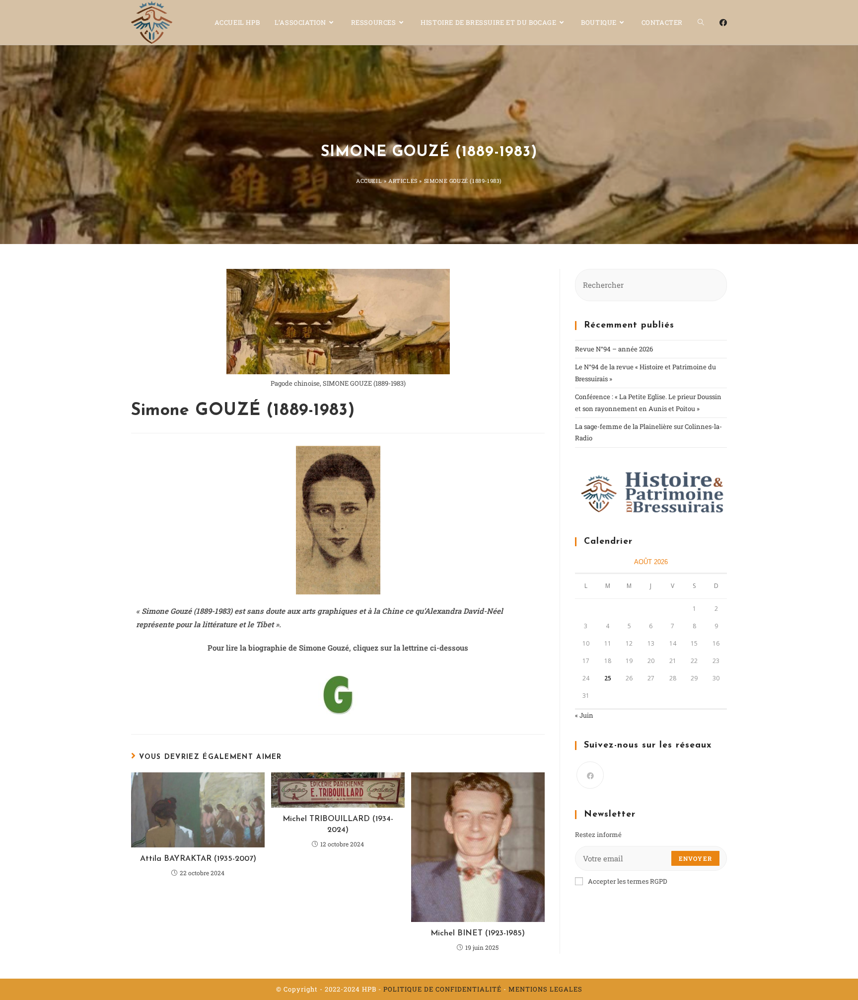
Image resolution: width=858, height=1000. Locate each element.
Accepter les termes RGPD (627, 881)
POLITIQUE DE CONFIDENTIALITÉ (442, 989)
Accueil (369, 180)
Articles (403, 180)
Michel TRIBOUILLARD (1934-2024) (338, 824)
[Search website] (701, 22)
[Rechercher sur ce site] (651, 284)
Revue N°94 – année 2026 (614, 348)
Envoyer (695, 858)
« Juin (584, 715)
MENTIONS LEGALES (545, 989)
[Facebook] (590, 775)
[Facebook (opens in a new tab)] (723, 22)
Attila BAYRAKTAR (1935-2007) (198, 859)
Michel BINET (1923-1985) (477, 933)
